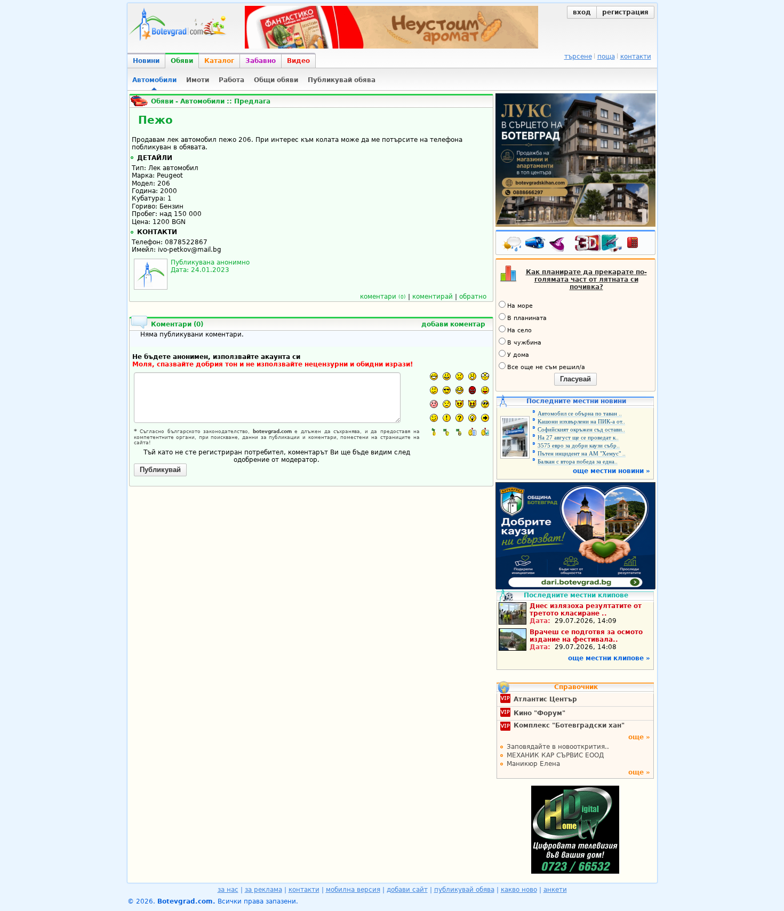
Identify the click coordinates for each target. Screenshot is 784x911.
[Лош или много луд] (459, 404)
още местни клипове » (609, 658)
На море (520, 305)
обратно (472, 296)
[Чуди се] (485, 404)
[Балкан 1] (434, 432)
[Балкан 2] (447, 432)
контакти (635, 56)
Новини (146, 61)
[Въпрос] (459, 418)
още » (639, 737)
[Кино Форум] (598, 243)
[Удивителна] (447, 418)
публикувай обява (464, 889)
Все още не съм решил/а (546, 367)
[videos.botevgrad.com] (485, 432)
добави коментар (453, 324)
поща (606, 56)
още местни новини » (611, 471)
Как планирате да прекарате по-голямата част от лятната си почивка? (586, 279)
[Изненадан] (472, 376)
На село (519, 330)
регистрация (625, 12)
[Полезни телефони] (638, 245)
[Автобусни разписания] (536, 245)
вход (582, 12)
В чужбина (524, 342)
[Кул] (447, 390)
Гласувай (575, 379)
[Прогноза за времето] (512, 245)
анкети (555, 889)
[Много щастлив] (434, 376)
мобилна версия (353, 889)
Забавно (260, 61)
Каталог (219, 61)
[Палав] (472, 404)
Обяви (182, 61)
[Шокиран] (485, 376)
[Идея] (472, 418)
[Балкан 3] (459, 432)
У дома (518, 354)
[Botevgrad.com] (472, 432)
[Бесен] (472, 390)
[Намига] (434, 418)
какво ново (519, 889)
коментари (383, 296)
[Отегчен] (434, 404)
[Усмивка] (447, 376)
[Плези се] (485, 390)
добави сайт (407, 889)
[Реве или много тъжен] (447, 404)
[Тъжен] (459, 376)
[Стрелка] (485, 418)
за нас (228, 889)
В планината (527, 318)
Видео (298, 61)
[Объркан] (434, 390)
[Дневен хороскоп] (559, 245)
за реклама (263, 889)
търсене (578, 56)
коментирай (432, 296)
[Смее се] (459, 390)
